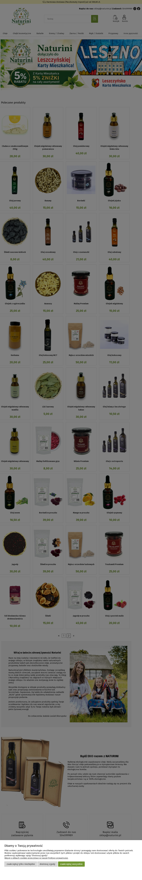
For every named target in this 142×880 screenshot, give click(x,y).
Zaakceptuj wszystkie (71, 864)
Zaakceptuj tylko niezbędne (21, 864)
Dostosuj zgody (47, 864)
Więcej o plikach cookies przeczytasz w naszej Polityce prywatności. (36, 858)
